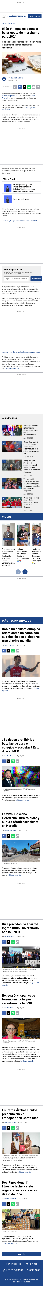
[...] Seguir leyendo (22, 800)
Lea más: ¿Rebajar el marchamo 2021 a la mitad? (19, 221)
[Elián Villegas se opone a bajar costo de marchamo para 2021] (21, 63)
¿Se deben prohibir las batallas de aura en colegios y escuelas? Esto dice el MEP (20, 745)
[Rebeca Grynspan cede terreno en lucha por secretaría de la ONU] (21, 1028)
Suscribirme (36, 278)
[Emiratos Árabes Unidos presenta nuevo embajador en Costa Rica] (21, 1143)
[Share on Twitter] (24, 87)
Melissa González (10, 830)
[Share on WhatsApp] (29, 87)
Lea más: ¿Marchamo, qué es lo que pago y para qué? (21, 352)
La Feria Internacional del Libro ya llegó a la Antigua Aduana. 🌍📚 (23, 555)
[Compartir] (38, 87)
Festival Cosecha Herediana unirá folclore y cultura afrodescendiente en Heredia (20, 820)
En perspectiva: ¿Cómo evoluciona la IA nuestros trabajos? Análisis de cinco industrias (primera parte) (24, 187)
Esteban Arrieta (17, 78)
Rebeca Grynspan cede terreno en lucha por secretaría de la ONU (18, 999)
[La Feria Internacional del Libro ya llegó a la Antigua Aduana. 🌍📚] (23, 534)
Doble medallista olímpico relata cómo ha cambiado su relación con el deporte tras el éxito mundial (21, 635)
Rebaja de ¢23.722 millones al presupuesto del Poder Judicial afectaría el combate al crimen (32, 466)
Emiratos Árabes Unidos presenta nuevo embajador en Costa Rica (20, 1114)
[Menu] (4, 16)
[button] (35, 16)
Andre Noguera (9, 645)
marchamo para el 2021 (10, 96)
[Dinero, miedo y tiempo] (8, 199)
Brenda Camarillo (9, 1122)
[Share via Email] (33, 87)
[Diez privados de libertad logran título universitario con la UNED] (21, 957)
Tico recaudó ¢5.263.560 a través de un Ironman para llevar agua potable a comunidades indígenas (32, 485)
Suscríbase (33, 1270)
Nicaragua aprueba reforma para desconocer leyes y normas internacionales (31, 430)
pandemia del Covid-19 (14, 368)
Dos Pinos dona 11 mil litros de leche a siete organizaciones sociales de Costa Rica (19, 1188)
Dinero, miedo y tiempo (22, 199)
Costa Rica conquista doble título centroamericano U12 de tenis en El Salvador (32, 502)
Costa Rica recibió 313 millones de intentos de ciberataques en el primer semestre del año (32, 448)
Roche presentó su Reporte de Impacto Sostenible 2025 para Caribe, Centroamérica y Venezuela (8, 557)
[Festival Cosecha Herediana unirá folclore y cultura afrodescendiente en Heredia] (21, 851)
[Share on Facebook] (20, 87)
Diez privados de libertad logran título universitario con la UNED (20, 928)
